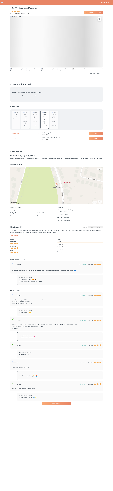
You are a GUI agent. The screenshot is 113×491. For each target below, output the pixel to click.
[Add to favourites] (99, 19)
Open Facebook (64, 217)
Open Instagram (65, 220)
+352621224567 (64, 214)
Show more (15, 99)
